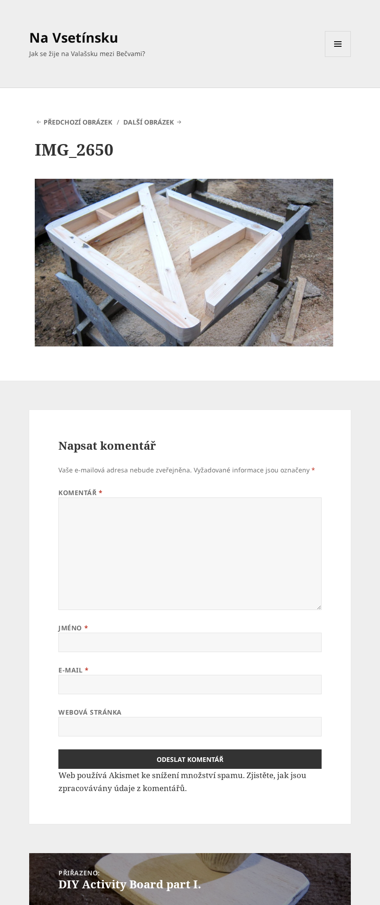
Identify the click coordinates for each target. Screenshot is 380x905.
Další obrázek (148, 122)
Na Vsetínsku (73, 37)
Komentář (80, 492)
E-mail (73, 670)
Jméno (73, 627)
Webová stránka (90, 712)
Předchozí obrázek (78, 122)
